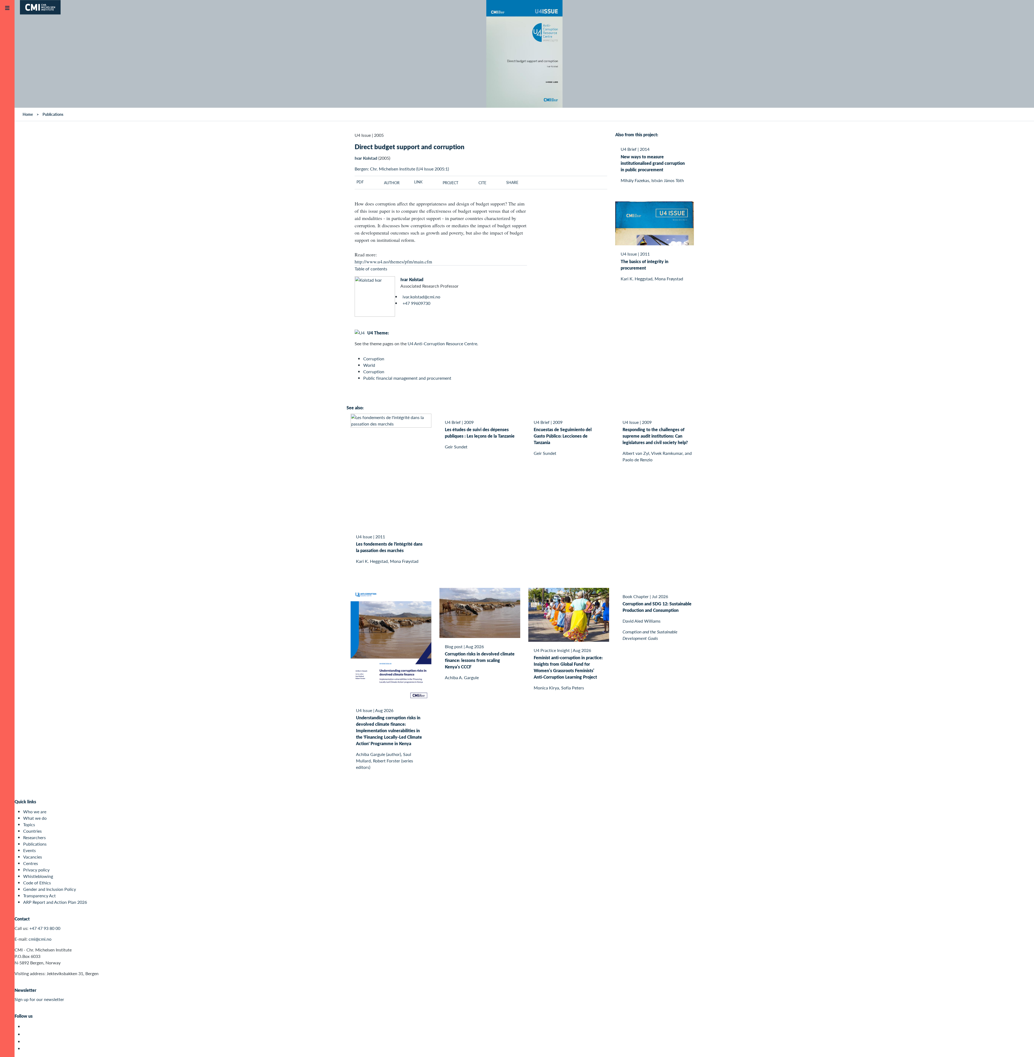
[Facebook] (26, 1034)
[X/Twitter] (26, 1026)
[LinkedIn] (26, 1048)
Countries (32, 831)
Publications (35, 844)
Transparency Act (39, 895)
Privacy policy (36, 870)
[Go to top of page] (1022, 1046)
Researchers (34, 837)
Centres (30, 863)
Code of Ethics (37, 883)
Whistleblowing (38, 876)
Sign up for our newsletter (39, 999)
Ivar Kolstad (411, 279)
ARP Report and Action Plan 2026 (55, 902)
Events (29, 850)
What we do (35, 818)
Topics (29, 824)
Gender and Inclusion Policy (49, 889)
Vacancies (32, 857)
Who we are (34, 811)
